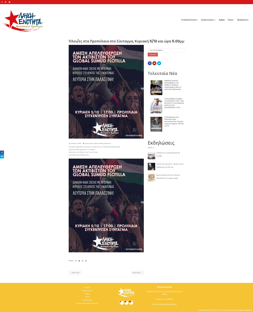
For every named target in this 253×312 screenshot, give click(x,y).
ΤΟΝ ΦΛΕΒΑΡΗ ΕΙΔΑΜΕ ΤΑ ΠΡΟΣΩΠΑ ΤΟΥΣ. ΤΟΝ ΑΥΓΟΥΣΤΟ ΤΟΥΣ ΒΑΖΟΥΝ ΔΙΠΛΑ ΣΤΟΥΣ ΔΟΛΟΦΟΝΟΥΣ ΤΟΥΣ (174, 103)
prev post (75, 273)
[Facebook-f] (122, 303)
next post (137, 273)
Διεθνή (101, 143)
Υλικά (230, 20)
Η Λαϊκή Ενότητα (189, 20)
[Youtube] (9, 2)
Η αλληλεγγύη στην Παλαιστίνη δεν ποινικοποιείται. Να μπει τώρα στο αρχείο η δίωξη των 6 (174, 121)
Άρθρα (222, 20)
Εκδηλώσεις (243, 20)
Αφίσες (96, 143)
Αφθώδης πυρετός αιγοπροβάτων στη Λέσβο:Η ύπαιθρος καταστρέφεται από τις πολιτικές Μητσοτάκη (172, 85)
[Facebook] (1, 2)
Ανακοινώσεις (207, 20)
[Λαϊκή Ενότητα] (23, 20)
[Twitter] (5, 2)
